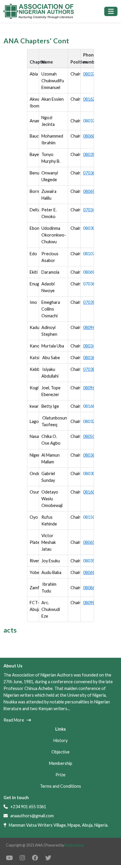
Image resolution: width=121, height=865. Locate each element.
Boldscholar (74, 845)
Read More (15, 719)
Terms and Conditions (60, 786)
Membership (60, 763)
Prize (60, 774)
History (60, 740)
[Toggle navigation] (110, 11)
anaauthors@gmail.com (32, 815)
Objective (60, 751)
